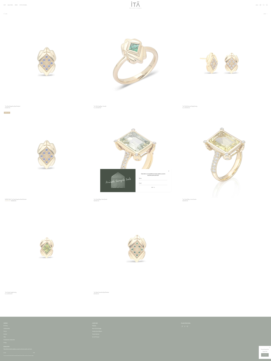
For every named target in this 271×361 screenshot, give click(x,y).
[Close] (168, 171)
